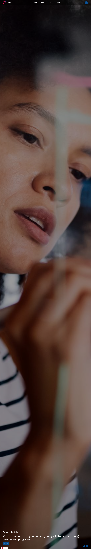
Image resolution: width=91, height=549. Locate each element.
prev (84, 546)
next (87, 546)
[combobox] (4, 548)
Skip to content (4, 1)
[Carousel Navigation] (85, 546)
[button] (36, 2)
